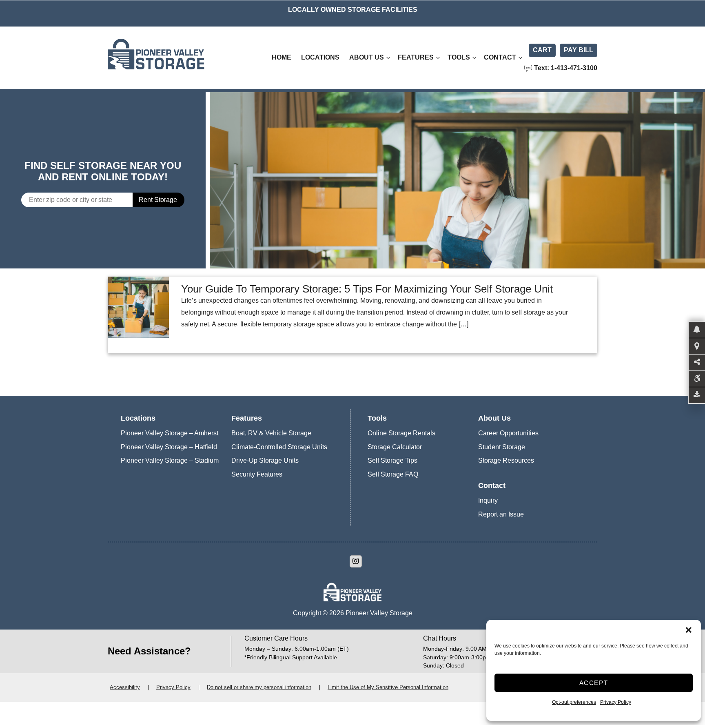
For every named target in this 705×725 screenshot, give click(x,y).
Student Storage (501, 446)
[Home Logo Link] (175, 58)
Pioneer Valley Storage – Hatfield (169, 446)
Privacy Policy (615, 702)
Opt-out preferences (574, 702)
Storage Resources (506, 460)
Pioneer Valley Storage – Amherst (169, 433)
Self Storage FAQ (393, 474)
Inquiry (488, 500)
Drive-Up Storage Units (265, 460)
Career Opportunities (508, 433)
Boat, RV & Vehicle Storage (271, 433)
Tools (459, 57)
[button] (689, 630)
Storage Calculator (395, 446)
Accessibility (125, 687)
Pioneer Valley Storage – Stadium (170, 460)
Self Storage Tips (392, 460)
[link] (457, 180)
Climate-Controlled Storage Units (279, 446)
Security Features (256, 474)
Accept (593, 682)
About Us (366, 57)
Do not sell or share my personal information (259, 687)
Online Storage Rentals (401, 433)
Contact (500, 57)
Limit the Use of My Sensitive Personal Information (388, 687)
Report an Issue (501, 514)
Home (281, 57)
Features (416, 57)
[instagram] (356, 561)
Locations (320, 57)
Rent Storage (158, 199)
